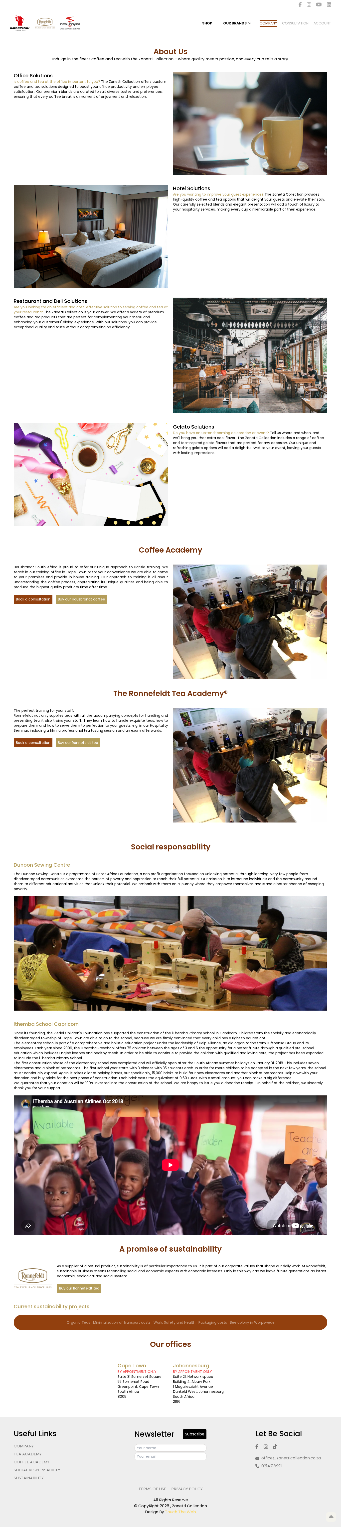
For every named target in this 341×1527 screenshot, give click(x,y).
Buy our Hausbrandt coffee (81, 599)
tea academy (28, 1454)
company (268, 23)
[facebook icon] (300, 4)
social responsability (37, 1470)
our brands (235, 23)
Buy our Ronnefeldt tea (78, 742)
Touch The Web (180, 1512)
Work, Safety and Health (174, 1322)
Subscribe (194, 1434)
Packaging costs (212, 1322)
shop (207, 23)
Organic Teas (78, 1322)
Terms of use (152, 1489)
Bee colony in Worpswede (252, 1322)
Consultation (295, 23)
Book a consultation (33, 599)
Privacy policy (187, 1489)
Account (322, 23)
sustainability (29, 1478)
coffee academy (31, 1462)
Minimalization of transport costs (122, 1322)
